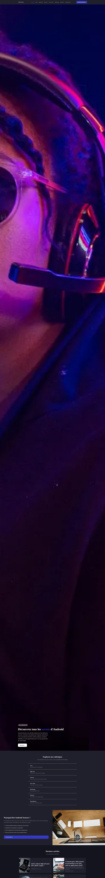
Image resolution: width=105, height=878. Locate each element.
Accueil (32, 2)
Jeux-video (51, 2)
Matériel (62, 2)
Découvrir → (22, 745)
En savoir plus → (9, 837)
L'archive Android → (81, 2)
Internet (45, 2)
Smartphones (68, 2)
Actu (36, 2)
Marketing (57, 2)
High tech (41, 2)
